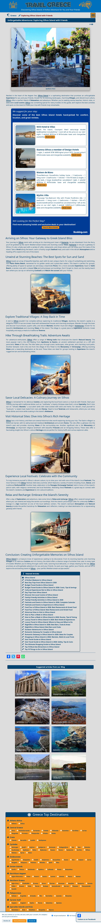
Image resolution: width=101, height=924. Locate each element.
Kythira (41, 869)
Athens (14, 823)
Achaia (13, 896)
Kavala (89, 883)
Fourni (36, 876)
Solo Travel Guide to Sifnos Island (38, 639)
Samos (77, 876)
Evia (23, 910)
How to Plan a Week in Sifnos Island (39, 615)
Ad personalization (60, 915)
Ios (72, 847)
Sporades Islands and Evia (21, 907)
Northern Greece (17, 880)
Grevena (61, 883)
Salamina (48, 903)
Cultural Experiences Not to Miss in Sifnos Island (44, 590)
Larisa (84, 831)
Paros (60, 850)
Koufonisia (15, 850)
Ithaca (21, 869)
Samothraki (55, 886)
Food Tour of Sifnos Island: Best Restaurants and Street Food (48, 610)
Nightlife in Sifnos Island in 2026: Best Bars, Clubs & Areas (47, 625)
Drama (35, 883)
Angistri (23, 903)
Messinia (68, 896)
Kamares (64, 242)
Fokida (45, 831)
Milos (34, 850)
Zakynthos (68, 869)
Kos (73, 860)
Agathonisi (15, 860)
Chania (13, 840)
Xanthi (13, 889)
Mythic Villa (43, 195)
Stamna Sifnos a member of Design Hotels (58, 149)
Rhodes (42, 862)
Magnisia (14, 833)
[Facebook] (8, 657)
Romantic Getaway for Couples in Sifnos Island (43, 632)
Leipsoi (80, 860)
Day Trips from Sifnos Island (36, 592)
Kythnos (26, 850)
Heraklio (23, 840)
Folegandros (63, 847)
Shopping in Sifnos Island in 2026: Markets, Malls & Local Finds (49, 637)
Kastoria (80, 883)
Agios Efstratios (17, 876)
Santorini (69, 850)
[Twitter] (13, 657)
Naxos (52, 850)
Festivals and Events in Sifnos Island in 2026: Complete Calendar (50, 602)
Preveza (25, 833)
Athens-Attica (15, 820)
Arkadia (33, 896)
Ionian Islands (15, 866)
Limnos (61, 876)
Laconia (59, 896)
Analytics (87, 915)
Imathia (71, 883)
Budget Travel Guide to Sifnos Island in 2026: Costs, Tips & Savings (51, 587)
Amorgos (14, 847)
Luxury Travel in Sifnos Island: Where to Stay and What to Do (49, 622)
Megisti (14, 862)
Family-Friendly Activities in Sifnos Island (41, 597)
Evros (44, 883)
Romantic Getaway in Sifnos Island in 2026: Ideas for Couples (49, 634)
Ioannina (65, 831)
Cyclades (13, 844)
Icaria (44, 876)
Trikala (45, 833)
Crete (12, 837)
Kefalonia (31, 869)
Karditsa (75, 831)
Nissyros (23, 862)
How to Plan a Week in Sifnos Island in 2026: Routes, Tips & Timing (51, 617)
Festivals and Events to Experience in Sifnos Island (44, 605)
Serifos (79, 850)
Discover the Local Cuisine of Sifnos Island (41, 595)
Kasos (66, 860)
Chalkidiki (25, 883)
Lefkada (50, 869)
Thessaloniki (86, 886)
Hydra (31, 903)
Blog (63, 667)
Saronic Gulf (15, 900)
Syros (22, 853)
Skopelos (41, 910)
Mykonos (43, 850)
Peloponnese (15, 893)
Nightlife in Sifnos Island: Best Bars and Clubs (43, 627)
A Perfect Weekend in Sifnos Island (38, 580)
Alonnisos (14, 910)
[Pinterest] (18, 657)
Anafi (24, 847)
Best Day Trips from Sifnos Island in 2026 (41, 582)
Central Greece (16, 827)
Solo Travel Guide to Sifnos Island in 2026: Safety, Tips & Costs (49, 642)
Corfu (13, 869)
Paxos (59, 869)
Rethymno (42, 840)
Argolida (23, 896)
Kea (79, 847)
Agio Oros (15, 883)
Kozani (21, 886)
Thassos (75, 886)
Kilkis (13, 886)
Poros (40, 903)
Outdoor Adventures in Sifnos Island (39, 629)
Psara (70, 876)
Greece (13, 15)
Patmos (33, 862)
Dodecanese (14, 857)
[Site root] (13, 5)
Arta (13, 831)
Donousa (52, 847)
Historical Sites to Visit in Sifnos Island (40, 612)
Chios (28, 876)
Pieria (37, 886)
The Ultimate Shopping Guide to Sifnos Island (43, 644)
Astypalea (26, 860)
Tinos (30, 853)
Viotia (53, 833)
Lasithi (32, 840)
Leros (89, 860)
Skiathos (32, 910)
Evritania (36, 831)
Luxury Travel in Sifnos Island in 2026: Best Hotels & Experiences (50, 620)
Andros (32, 847)
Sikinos (14, 853)
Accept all (32, 921)
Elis (40, 896)
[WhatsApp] (23, 657)
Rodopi (45, 886)
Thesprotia (35, 833)
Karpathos (56, 860)
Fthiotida (55, 831)
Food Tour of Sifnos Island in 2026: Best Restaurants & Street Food (51, 607)
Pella (29, 886)
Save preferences (19, 921)
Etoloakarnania (23, 831)
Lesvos (52, 876)
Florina (52, 883)
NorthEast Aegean (17, 873)
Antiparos (41, 847)
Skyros (51, 910)
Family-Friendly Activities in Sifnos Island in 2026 (44, 600)
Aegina (14, 903)
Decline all (7, 921)
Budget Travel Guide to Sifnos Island (39, 585)
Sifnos (8, 100)
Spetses (59, 903)
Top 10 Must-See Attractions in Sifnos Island (42, 647)
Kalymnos (45, 860)
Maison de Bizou (45, 172)
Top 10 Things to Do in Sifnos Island (39, 649)
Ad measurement (75, 915)
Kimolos (87, 847)
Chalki (35, 860)
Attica (22, 823)
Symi (50, 862)
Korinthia (48, 896)
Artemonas (79, 326)
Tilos (57, 862)
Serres (66, 886)
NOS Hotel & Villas (46, 126)
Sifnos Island (43, 95)
